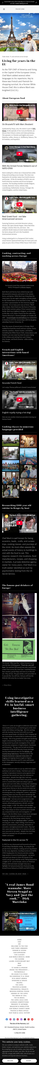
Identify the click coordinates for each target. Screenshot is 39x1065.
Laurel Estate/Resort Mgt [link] (19, 961)
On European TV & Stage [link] (19, 976)
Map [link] (19, 963)
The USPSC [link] (19, 985)
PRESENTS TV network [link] (19, 1004)
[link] (7, 1019)
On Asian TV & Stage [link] (19, 974)
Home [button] (19, 939)
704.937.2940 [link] (19, 9)
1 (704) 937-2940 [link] (19, 1033)
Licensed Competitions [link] (19, 1002)
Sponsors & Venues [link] (19, 980)
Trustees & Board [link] (19, 987)
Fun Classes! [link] (19, 954)
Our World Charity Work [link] (19, 1008)
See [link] (19, 944)
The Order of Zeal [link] (19, 995)
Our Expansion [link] (19, 952)
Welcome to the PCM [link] (19, 946)
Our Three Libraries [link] (19, 948)
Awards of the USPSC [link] (19, 993)
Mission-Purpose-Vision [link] (19, 991)
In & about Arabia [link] (19, 978)
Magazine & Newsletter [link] (19, 1006)
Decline (10, 1060)
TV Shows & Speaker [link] (19, 967)
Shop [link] (19, 965)
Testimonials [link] (19, 972)
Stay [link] (19, 942)
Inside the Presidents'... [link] (19, 970)
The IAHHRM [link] (19, 959)
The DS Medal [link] (19, 998)
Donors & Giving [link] (19, 950)
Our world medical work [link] (19, 957)
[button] (4, 9)
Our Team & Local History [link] (19, 1013)
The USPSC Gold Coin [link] (19, 1000)
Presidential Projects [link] (19, 989)
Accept (28, 1060)
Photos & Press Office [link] (19, 1010)
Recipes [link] (19, 982)
